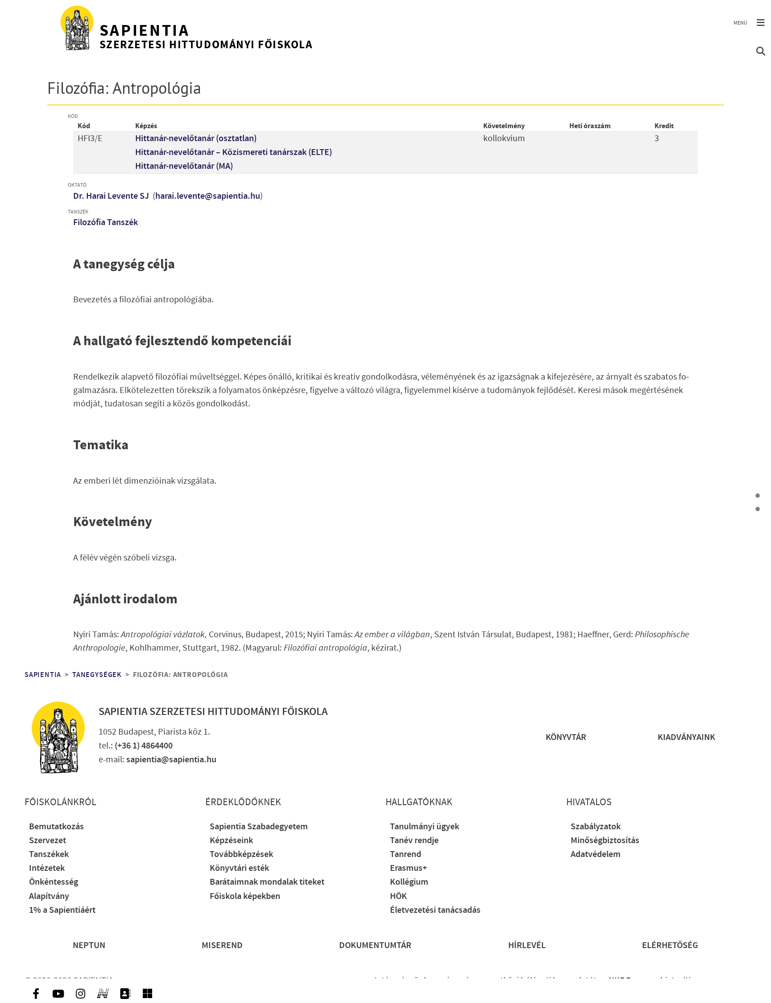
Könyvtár (566, 737)
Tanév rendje (414, 841)
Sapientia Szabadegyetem (259, 827)
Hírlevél (527, 946)
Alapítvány (49, 896)
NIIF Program (634, 981)
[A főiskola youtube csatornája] (58, 993)
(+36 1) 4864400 (144, 746)
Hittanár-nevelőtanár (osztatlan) (196, 139)
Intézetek (47, 868)
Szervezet (47, 841)
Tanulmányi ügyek (424, 827)
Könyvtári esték (239, 868)
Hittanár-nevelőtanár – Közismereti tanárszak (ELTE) (233, 152)
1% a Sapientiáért (62, 910)
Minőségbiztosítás (605, 841)
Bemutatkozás (56, 827)
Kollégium (409, 882)
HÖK (398, 896)
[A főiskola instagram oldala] (80, 993)
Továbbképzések (241, 854)
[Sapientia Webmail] (147, 993)
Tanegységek (97, 675)
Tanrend (405, 854)
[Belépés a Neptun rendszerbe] (102, 993)
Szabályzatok (596, 827)
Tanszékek (49, 854)
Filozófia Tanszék (105, 223)
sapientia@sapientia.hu (171, 760)
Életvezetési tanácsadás (435, 910)
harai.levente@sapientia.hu (207, 196)
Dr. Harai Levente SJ (112, 196)
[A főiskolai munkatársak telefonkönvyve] (125, 993)
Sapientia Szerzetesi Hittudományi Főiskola (213, 712)
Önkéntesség (53, 882)
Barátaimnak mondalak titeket (267, 882)
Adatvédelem (596, 854)
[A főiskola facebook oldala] (36, 993)
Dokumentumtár (375, 946)
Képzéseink (231, 841)
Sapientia (43, 675)
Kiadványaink (686, 737)
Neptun (89, 946)
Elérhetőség (670, 946)
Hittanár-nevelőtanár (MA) (184, 166)
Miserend (222, 946)
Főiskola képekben (245, 896)
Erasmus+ (408, 868)
